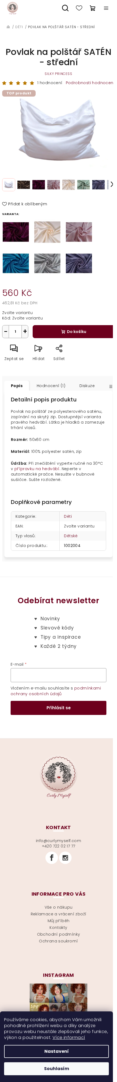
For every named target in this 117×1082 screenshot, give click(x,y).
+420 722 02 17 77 (58, 846)
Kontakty (58, 927)
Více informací (69, 1037)
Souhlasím (56, 1068)
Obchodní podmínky (58, 934)
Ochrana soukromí (58, 941)
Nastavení (56, 1051)
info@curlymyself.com (58, 840)
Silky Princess (58, 73)
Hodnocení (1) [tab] (51, 385)
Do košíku (76, 331)
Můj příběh (59, 920)
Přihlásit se (59, 708)
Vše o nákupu (59, 907)
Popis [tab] (17, 385)
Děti (68, 516)
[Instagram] (65, 858)
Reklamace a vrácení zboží (59, 914)
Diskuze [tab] (87, 385)
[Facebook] (51, 858)
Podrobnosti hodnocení (90, 82)
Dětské (71, 536)
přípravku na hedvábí (37, 468)
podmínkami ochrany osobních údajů (56, 690)
